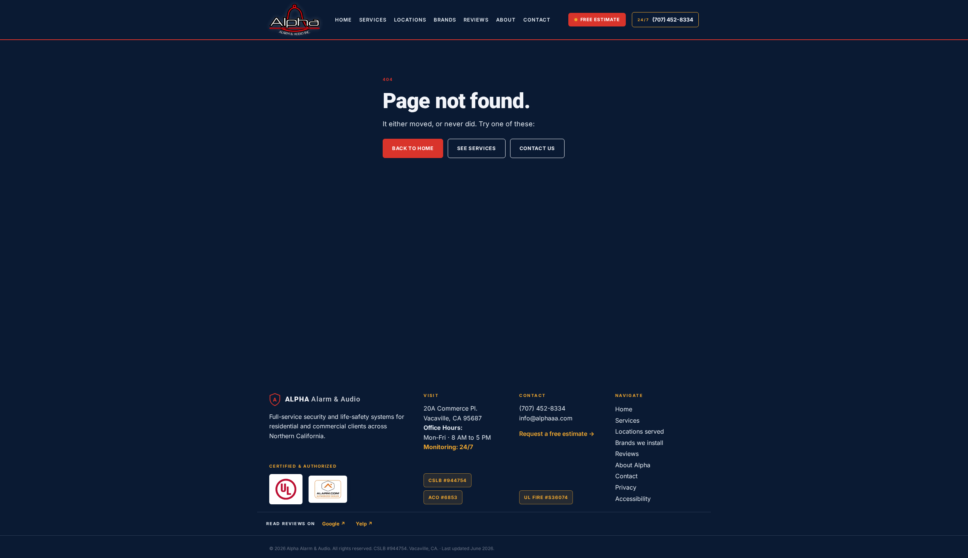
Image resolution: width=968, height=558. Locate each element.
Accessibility (633, 498)
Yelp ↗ (364, 524)
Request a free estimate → (556, 433)
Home (343, 20)
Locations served (639, 431)
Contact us (537, 148)
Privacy (625, 487)
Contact (537, 20)
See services (476, 148)
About (506, 20)
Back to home (413, 148)
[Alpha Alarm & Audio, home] (294, 19)
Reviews (476, 20)
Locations (410, 20)
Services (372, 20)
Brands (445, 20)
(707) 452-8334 (542, 408)
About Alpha (632, 465)
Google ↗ (333, 524)
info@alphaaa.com (545, 418)
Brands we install (639, 442)
